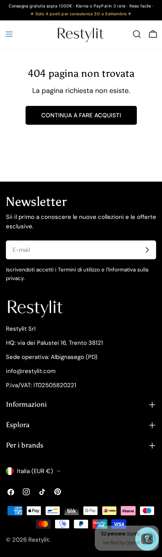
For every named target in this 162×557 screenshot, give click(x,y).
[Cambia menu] (9, 34)
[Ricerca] (137, 34)
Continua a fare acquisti (81, 115)
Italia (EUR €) (35, 471)
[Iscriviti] (147, 250)
